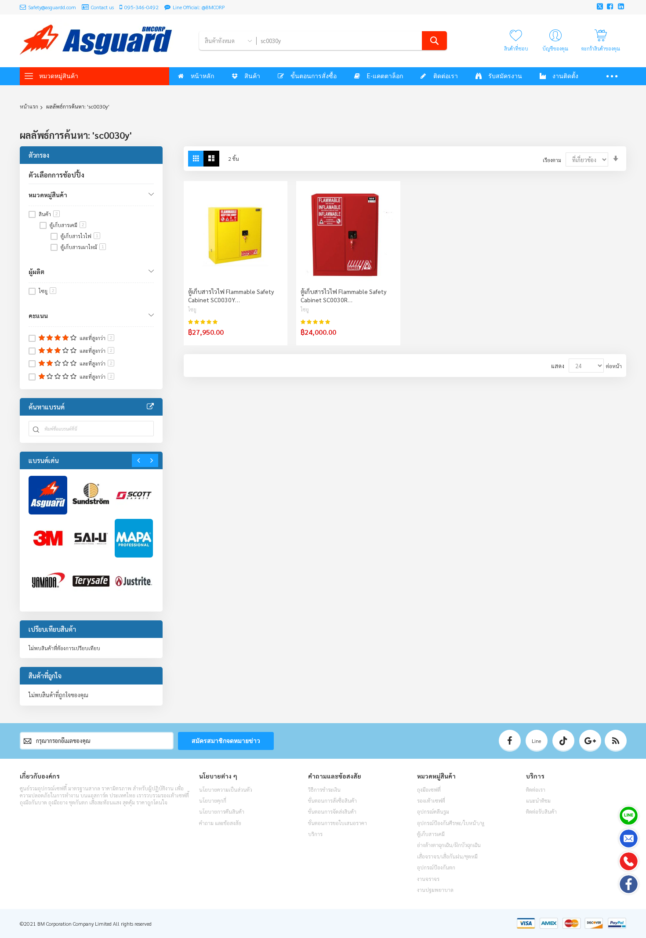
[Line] (629, 816)
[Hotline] (629, 861)
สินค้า (48, 213)
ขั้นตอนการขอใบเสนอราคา (337, 822)
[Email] (629, 838)
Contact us (102, 7)
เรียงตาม (552, 159)
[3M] (48, 538)
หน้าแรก (29, 106)
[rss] (616, 741)
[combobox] (351, 40)
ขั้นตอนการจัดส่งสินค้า (332, 811)
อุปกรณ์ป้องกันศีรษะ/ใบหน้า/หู (450, 822)
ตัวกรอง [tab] (39, 155)
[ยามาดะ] (48, 581)
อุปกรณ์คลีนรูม (433, 811)
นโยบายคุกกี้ (212, 800)
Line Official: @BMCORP (199, 7)
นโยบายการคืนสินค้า (221, 811)
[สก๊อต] (134, 495)
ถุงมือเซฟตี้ (429, 789)
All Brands (150, 406)
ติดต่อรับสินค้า (541, 811)
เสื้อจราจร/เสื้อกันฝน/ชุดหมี (447, 856)
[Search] (434, 40)
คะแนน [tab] (38, 315)
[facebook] (510, 741)
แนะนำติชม (538, 800)
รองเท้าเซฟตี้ (431, 800)
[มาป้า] (134, 538)
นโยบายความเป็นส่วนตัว (225, 789)
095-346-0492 (141, 7)
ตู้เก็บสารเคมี (67, 224)
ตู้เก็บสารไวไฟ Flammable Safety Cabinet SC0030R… (343, 295)
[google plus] (590, 741)
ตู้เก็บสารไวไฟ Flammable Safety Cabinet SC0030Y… (231, 295)
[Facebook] (629, 884)
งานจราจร (428, 878)
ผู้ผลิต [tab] (36, 271)
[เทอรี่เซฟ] (91, 581)
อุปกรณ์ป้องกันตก (436, 867)
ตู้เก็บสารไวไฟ (79, 235)
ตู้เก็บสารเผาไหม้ (82, 246)
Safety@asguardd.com (52, 7)
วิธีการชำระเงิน (324, 789)
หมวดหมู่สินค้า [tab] (48, 195)
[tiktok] (563, 741)
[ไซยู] (91, 538)
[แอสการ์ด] (48, 495)
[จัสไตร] (134, 581)
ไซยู (192, 310)
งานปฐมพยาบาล (435, 889)
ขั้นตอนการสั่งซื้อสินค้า (332, 800)
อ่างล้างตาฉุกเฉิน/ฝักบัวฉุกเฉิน (449, 844)
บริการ (315, 833)
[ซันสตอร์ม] (91, 495)
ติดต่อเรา (535, 789)
